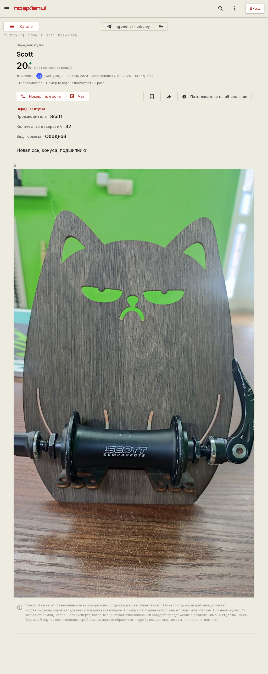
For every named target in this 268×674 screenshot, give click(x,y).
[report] (215, 96)
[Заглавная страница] (30, 3)
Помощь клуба (219, 615)
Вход (255, 8)
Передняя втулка (30, 45)
